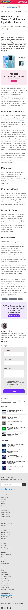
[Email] (7, 342)
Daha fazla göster (5, 519)
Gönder (14, 391)
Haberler (10, 11)
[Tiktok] (10, 608)
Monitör (3, 501)
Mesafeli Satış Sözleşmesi (8, 589)
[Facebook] (2, 341)
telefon (22, 120)
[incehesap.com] (13, 489)
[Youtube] (7, 608)
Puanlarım (4, 559)
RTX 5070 (3, 539)
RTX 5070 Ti (4, 541)
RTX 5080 (3, 543)
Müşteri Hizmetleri (6, 554)
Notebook (3, 499)
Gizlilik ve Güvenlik (6, 576)
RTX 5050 (3, 526)
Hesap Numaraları (6, 578)
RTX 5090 (3, 545)
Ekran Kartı (4, 508)
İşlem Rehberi (5, 585)
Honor (12, 33)
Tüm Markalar (4, 583)
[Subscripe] (24, 484)
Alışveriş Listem (5, 563)
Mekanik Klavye (5, 510)
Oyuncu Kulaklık (5, 512)
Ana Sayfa (3, 11)
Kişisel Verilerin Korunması (8, 581)
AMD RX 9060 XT (5, 532)
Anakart (3, 503)
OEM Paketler (4, 497)
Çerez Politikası (5, 587)
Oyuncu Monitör (5, 516)
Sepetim (3, 561)
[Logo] (14, 6)
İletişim (3, 570)
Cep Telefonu (5, 33)
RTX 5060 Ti (4, 530)
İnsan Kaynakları (5, 574)
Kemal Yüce (6, 331)
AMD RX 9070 (4, 536)
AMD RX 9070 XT (5, 534)
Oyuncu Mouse (5, 514)
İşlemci (3, 505)
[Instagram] (4, 341)
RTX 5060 (3, 528)
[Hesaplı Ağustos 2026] (14, 2)
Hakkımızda (4, 572)
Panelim (3, 557)
